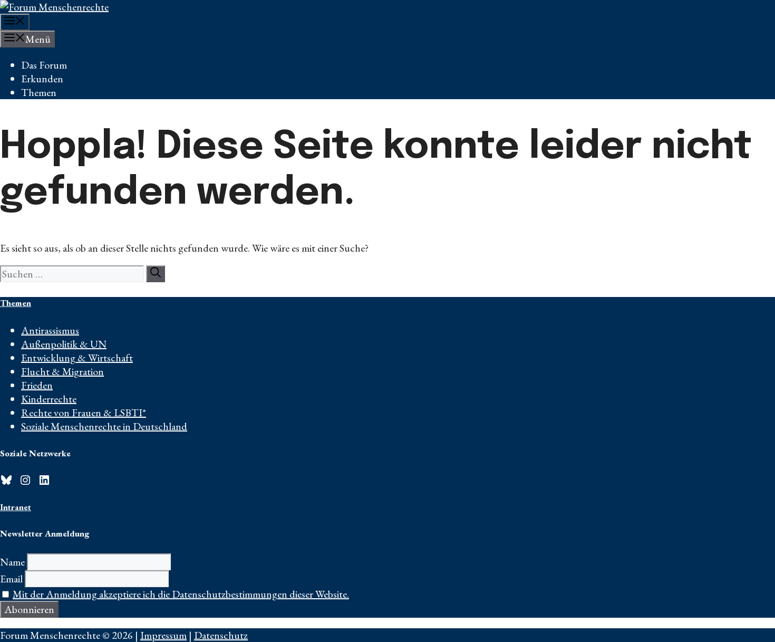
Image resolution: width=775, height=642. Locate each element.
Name (12, 562)
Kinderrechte (48, 399)
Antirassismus (50, 330)
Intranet (15, 507)
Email (11, 579)
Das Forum (44, 65)
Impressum (163, 635)
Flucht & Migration (62, 371)
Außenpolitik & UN (63, 344)
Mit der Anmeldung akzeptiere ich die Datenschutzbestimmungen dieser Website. (181, 594)
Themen (38, 92)
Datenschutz (221, 635)
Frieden (37, 385)
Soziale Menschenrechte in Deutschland (104, 426)
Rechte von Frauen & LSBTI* (83, 412)
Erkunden (42, 78)
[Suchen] (155, 273)
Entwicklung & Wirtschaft (77, 358)
